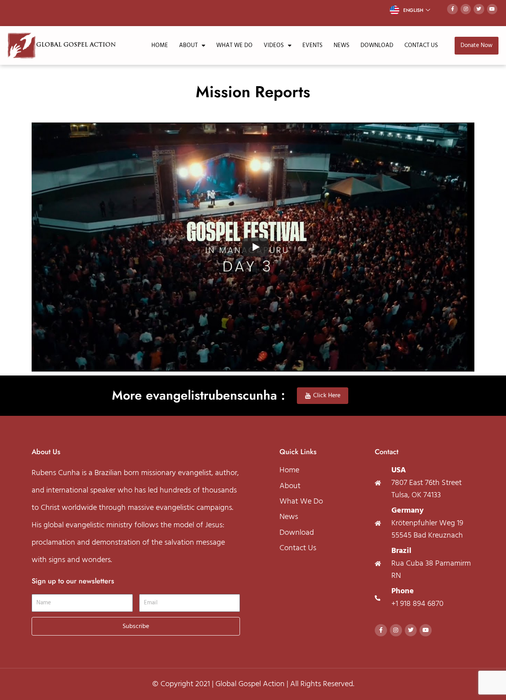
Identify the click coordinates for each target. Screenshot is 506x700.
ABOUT (188, 45)
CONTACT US (421, 45)
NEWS (341, 45)
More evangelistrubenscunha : (198, 395)
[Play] (255, 247)
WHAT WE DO (234, 45)
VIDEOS (274, 45)
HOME (159, 45)
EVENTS (312, 45)
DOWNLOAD (377, 45)
